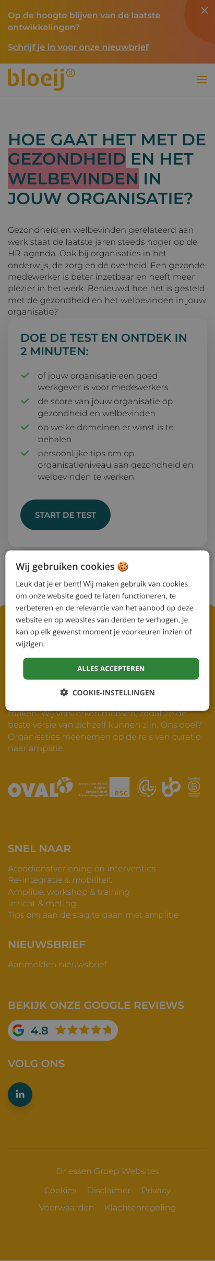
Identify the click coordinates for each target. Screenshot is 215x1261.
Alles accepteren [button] (111, 668)
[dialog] (107, 630)
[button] (107, 693)
